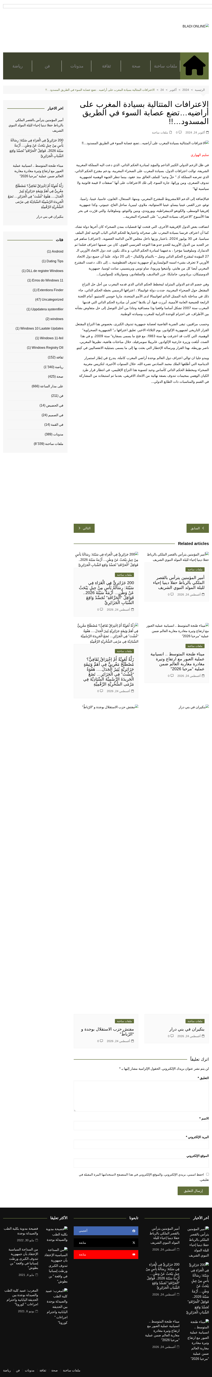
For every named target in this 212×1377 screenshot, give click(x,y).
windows (56, 319)
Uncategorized (52, 299)
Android (57, 251)
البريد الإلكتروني (197, 1137)
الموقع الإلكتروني (198, 1155)
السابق (195, 528)
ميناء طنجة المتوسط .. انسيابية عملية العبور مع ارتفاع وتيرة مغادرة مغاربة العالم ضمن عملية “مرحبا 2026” (38, 171)
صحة (136, 66)
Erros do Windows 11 (47, 280)
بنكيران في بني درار (187, 1029)
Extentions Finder (50, 290)
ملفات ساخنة (165, 66)
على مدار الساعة (51, 386)
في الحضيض (54, 405)
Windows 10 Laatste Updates (41, 328)
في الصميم (55, 415)
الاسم (204, 1118)
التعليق (203, 1078)
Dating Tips (55, 261)
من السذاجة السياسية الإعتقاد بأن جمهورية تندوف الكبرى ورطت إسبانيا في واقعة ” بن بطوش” (23, 1259)
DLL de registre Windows (44, 271)
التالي (86, 528)
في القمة (57, 424)
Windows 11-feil (51, 338)
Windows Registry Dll (47, 347)
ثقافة (106, 66)
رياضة (17, 66)
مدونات (76, 66)
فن (47, 66)
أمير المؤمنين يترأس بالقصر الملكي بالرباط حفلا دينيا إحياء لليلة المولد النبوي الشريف (179, 582)
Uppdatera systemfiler (47, 309)
